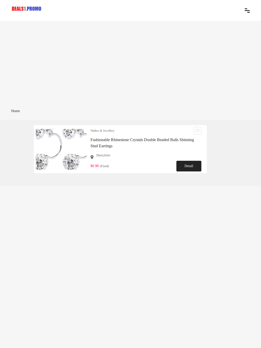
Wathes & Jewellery (102, 130)
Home (15, 111)
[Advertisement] (130, 69)
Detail (189, 166)
